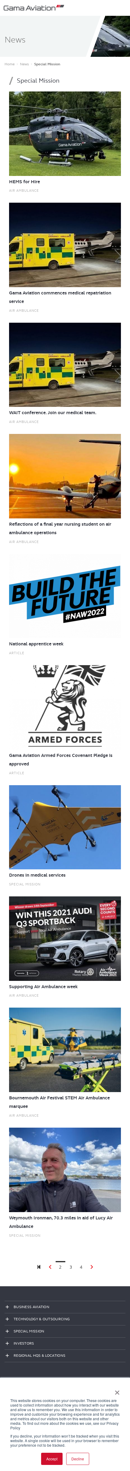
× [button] (117, 1390)
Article (16, 653)
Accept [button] (51, 1458)
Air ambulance (24, 190)
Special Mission (25, 884)
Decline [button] (77, 1458)
